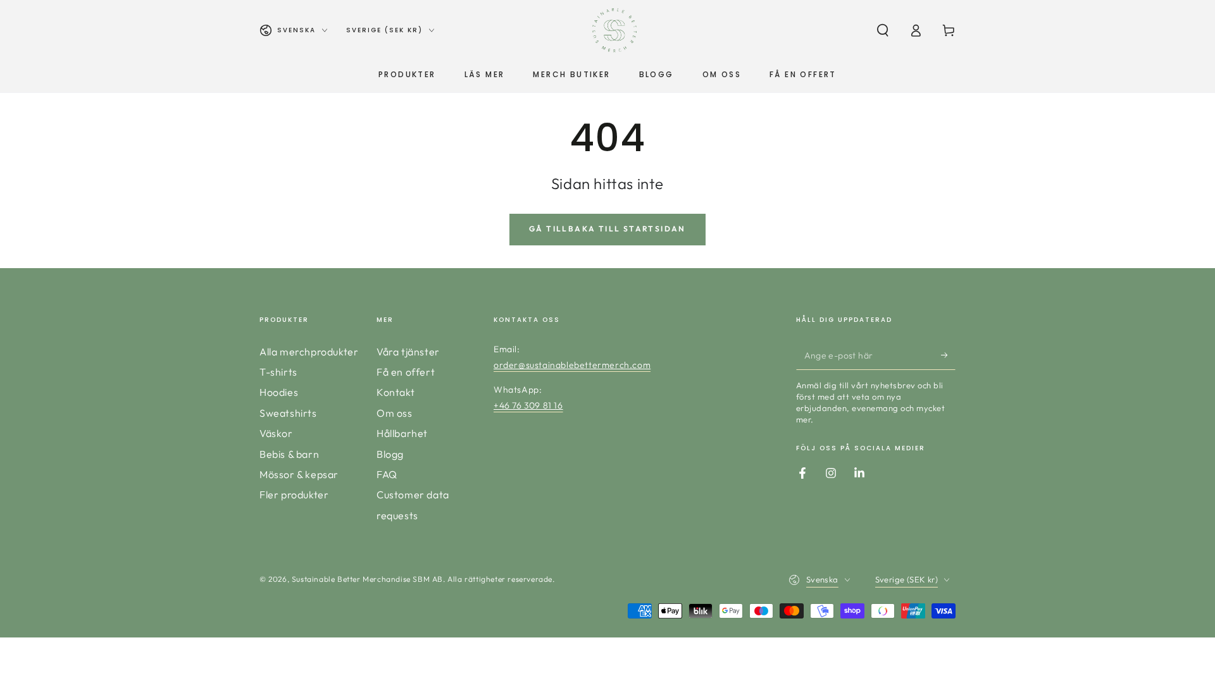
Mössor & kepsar (299, 474)
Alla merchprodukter (308, 351)
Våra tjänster (408, 351)
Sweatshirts (288, 413)
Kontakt (395, 392)
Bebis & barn (289, 454)
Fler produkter (293, 494)
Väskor (276, 433)
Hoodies (278, 392)
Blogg (390, 454)
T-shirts (278, 372)
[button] (882, 30)
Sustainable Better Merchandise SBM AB (367, 579)
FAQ (387, 474)
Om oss (395, 413)
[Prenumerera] (948, 355)
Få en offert (406, 372)
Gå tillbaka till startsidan (607, 228)
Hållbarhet (402, 433)
